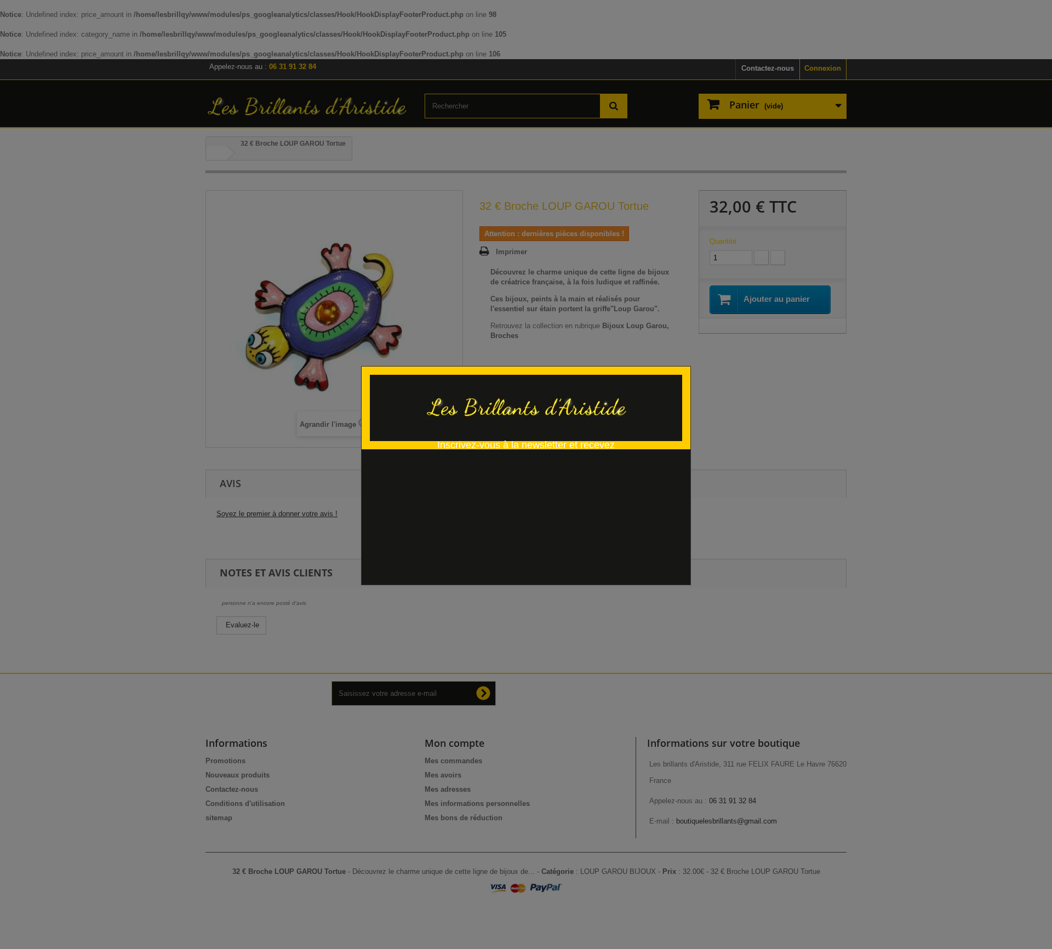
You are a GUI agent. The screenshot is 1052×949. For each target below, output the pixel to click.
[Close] (687, 360)
